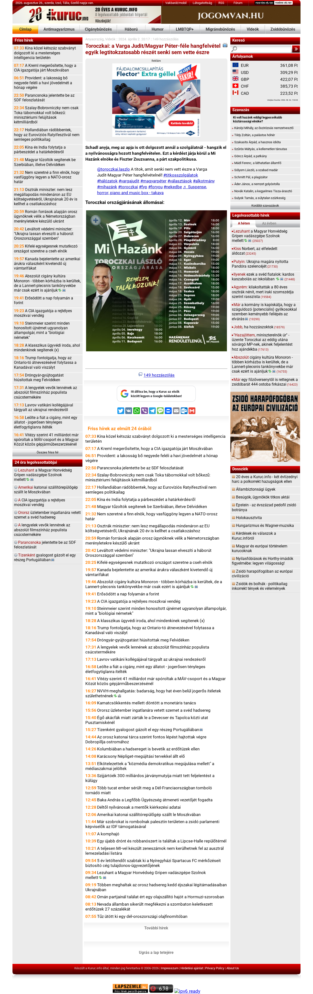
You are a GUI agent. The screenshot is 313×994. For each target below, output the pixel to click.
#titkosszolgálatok (180, 175)
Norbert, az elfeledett (254, 251)
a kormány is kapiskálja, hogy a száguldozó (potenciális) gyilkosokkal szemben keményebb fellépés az (264, 312)
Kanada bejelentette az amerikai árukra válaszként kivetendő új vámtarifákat (47, 264)
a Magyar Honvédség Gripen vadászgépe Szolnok (43, 475)
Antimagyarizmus (59, 29)
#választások (180, 180)
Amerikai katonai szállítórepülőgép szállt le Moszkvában (149, 814)
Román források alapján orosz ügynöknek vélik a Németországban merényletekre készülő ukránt (45, 216)
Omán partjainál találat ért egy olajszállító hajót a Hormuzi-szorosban (160, 896)
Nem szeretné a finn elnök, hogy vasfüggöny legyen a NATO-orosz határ (47, 177)
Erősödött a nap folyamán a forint (43, 300)
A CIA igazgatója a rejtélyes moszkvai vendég (43, 313)
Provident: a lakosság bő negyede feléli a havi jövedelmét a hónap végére (43, 83)
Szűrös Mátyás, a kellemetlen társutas (259, 149)
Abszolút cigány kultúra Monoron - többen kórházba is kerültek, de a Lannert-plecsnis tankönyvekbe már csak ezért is (47, 283)
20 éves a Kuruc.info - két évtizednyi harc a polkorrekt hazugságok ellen (265, 479)
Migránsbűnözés (220, 29)
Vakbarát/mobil (176, 3)
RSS (221, 3)
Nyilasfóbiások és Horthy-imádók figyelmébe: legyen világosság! (262, 561)
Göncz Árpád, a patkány (249, 156)
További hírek (156, 928)
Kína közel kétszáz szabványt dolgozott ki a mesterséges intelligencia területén (45, 53)
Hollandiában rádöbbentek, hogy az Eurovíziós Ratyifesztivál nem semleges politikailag (46, 135)
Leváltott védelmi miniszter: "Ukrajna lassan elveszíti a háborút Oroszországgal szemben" (43, 234)
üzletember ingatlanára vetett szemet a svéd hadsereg (47, 515)
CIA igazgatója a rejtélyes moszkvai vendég (39, 502)
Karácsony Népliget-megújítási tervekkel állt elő (141, 756)
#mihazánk (107, 186)
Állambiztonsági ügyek (255, 489)
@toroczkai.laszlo (113, 169)
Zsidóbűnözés (282, 29)
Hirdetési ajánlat (191, 968)
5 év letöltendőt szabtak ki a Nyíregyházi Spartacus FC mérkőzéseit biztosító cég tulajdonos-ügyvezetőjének (153, 863)
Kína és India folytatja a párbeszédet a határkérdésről (40, 149)
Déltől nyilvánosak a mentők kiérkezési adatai (139, 807)
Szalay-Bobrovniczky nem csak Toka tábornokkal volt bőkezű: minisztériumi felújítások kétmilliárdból (46, 115)
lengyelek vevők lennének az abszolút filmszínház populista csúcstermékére (42, 530)
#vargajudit (129, 180)
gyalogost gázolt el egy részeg (45, 557)
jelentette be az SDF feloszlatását (45, 544)
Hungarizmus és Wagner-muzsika (265, 525)
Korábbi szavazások (265, 205)
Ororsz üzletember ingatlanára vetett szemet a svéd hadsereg (154, 710)
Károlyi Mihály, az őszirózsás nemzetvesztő (262, 128)
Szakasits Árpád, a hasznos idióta (256, 142)
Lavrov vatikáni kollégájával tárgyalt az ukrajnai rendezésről (43, 407)
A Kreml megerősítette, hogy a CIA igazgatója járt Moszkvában (45, 67)
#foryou (155, 186)
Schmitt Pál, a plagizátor (250, 177)
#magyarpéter (153, 180)
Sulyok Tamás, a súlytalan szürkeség (258, 198)
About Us (232, 968)
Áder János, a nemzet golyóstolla (256, 184)
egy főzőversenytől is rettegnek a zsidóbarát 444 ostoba (265, 382)
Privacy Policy (214, 968)
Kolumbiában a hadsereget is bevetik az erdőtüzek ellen (148, 748)
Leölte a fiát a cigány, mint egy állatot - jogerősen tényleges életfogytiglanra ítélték (45, 422)
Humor (158, 29)
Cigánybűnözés (98, 29)
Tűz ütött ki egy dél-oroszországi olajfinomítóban (142, 916)
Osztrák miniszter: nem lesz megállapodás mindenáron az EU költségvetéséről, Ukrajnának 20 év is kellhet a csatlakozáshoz (45, 197)
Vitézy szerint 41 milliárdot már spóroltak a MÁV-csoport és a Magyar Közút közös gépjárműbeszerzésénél (46, 440)
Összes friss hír (47, 452)
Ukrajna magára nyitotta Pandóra (260, 264)
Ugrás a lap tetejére (156, 952)
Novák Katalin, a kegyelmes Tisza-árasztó (262, 191)
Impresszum (169, 968)
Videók (253, 29)
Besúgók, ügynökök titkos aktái (263, 497)
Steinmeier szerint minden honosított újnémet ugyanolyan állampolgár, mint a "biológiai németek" (42, 330)
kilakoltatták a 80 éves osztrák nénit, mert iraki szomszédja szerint (263, 292)
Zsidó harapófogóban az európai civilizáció (262, 573)
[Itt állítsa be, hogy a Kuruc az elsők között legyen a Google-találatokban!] (156, 401)
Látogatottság (202, 3)
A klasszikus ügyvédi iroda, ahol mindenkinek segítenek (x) (47, 347)
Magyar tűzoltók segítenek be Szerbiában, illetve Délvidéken (45, 162)
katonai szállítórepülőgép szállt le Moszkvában (46, 489)
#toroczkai (128, 186)
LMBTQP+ (185, 29)
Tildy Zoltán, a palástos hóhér (253, 135)
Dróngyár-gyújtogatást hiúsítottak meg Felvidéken (39, 377)
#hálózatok (107, 180)
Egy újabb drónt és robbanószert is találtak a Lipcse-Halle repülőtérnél (161, 841)
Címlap (25, 29)
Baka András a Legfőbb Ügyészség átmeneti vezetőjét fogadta (154, 799)
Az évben (269, 223)
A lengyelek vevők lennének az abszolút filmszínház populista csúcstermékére (45, 392)
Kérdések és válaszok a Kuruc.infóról (254, 535)
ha (259, 327)
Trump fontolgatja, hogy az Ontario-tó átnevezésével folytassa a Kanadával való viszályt (45, 362)
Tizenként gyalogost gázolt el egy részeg (148, 729)
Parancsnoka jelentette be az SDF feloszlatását (44, 97)
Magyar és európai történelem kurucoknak (259, 548)
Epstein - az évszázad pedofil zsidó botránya (264, 507)
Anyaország (94, 39)
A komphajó (108, 833)
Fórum (238, 3)
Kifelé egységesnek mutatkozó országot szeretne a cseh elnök (46, 248)
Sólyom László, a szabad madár (255, 170)
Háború (131, 29)
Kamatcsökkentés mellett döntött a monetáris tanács (146, 702)
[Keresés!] (296, 49)
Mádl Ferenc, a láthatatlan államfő (256, 163)
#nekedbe (173, 186)
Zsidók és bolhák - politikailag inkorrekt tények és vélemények (259, 586)
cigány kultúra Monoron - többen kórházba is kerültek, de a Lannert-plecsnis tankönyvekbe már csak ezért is (262, 364)
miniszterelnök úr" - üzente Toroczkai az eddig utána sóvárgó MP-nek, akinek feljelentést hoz (262, 342)
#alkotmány (204, 180)
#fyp (143, 186)
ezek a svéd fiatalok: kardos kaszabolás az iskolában (263, 276)
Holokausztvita (249, 518)
